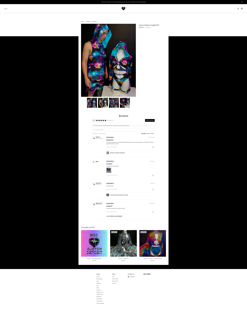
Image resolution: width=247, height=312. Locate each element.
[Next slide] (134, 60)
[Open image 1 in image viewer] (108, 60)
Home (82, 21)
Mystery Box (99, 294)
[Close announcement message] (242, 2)
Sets (97, 285)
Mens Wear (99, 298)
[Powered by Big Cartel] (147, 274)
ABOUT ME (115, 281)
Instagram (132, 276)
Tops (97, 281)
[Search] (238, 8)
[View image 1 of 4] (92, 103)
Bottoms (98, 283)
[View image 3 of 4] (114, 103)
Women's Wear (100, 303)
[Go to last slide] (83, 60)
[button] (114, 120)
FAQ (113, 276)
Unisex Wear (99, 301)
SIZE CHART (115, 278)
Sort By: (143, 133)
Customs (94, 21)
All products (99, 278)
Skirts (97, 287)
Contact (114, 283)
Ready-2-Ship (99, 292)
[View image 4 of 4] (125, 103)
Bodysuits (98, 296)
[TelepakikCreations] (123, 8)
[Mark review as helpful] (153, 147)
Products (88, 21)
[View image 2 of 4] (103, 103)
